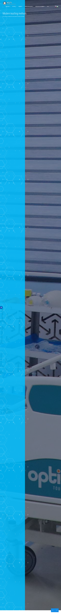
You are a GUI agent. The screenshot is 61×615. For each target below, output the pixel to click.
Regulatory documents (39, 6)
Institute (8, 6)
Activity (14, 6)
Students (20, 6)
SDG (48, 6)
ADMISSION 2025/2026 (29, 6)
